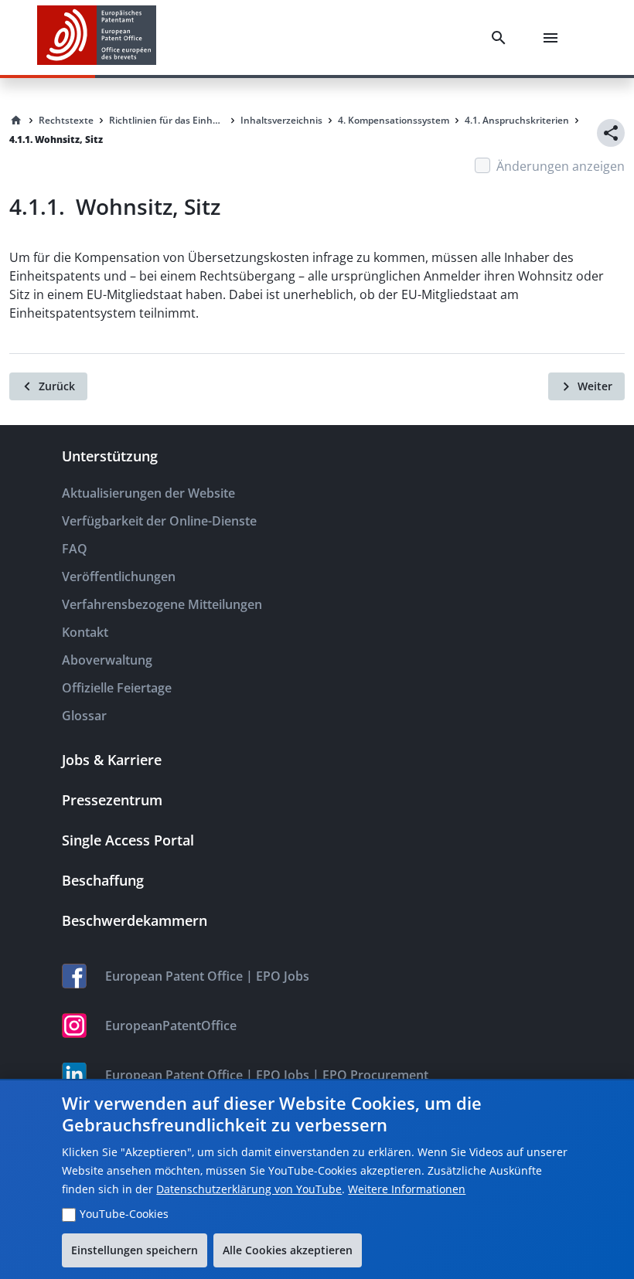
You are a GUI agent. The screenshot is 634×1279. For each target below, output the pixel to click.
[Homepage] (16, 121)
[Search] (502, 38)
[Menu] (553, 38)
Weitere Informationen (406, 1189)
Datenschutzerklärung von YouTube (249, 1189)
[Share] (611, 133)
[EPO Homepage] (96, 37)
